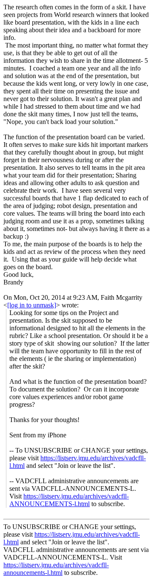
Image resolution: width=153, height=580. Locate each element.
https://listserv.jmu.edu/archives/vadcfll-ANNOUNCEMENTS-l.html (69, 500)
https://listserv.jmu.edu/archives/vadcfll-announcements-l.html (56, 568)
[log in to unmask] (31, 305)
